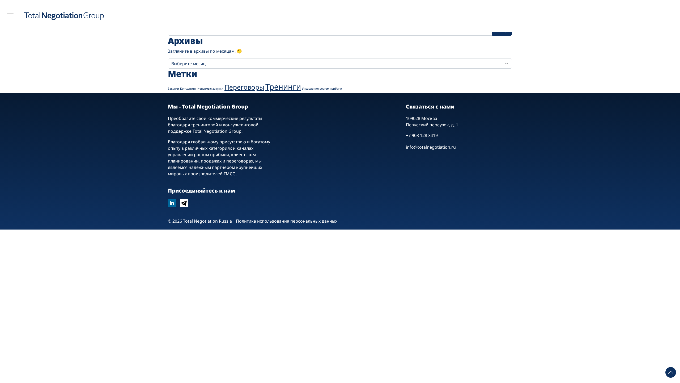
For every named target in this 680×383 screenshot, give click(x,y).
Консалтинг (188, 88)
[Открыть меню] (10, 16)
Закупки (173, 88)
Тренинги (283, 86)
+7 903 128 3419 (422, 135)
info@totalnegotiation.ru (431, 147)
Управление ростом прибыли (322, 88)
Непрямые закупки (210, 88)
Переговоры (244, 87)
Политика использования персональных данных (286, 221)
